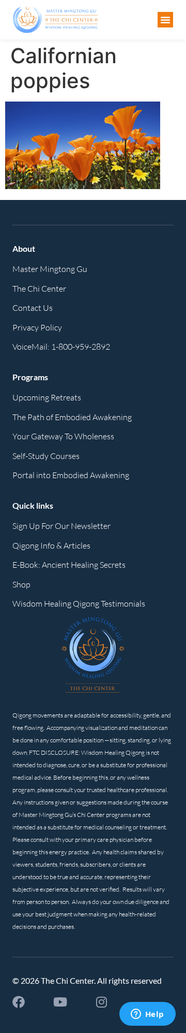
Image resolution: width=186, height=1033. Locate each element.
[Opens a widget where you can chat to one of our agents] (147, 1015)
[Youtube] (60, 1002)
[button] (165, 19)
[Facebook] (18, 1002)
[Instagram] (101, 1002)
